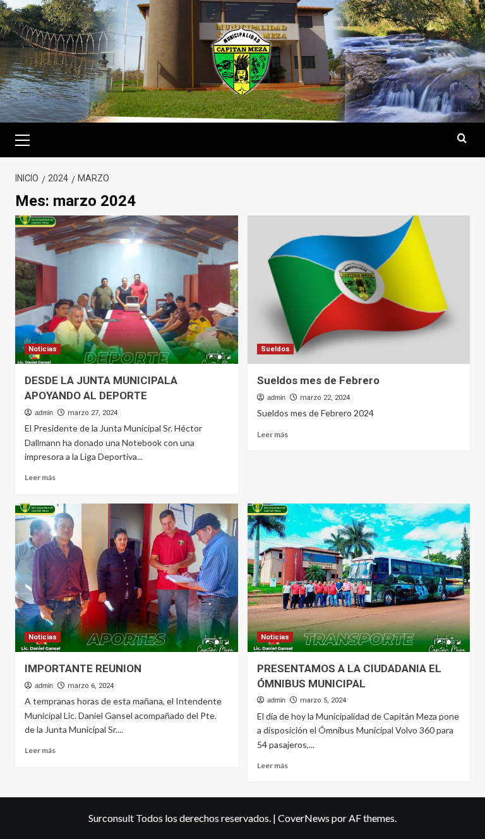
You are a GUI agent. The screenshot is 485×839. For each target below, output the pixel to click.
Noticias (42, 349)
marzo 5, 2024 (323, 700)
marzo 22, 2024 (325, 398)
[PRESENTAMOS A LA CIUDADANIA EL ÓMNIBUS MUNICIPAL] (359, 578)
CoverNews (304, 818)
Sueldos (275, 349)
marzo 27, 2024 (92, 413)
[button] (27, 138)
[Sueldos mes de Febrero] (359, 289)
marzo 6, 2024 (91, 686)
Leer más (40, 477)
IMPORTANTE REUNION (83, 668)
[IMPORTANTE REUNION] (126, 578)
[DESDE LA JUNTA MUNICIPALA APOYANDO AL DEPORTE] (126, 289)
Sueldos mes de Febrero (318, 380)
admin (44, 412)
